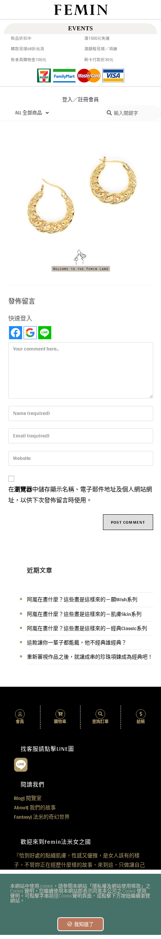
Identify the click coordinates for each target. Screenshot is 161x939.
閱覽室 (28, 798)
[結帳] (141, 714)
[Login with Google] (30, 332)
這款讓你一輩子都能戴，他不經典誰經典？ (77, 642)
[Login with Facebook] (15, 332)
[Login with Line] (44, 332)
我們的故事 (35, 807)
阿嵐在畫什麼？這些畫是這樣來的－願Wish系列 (82, 599)
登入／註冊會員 (80, 99)
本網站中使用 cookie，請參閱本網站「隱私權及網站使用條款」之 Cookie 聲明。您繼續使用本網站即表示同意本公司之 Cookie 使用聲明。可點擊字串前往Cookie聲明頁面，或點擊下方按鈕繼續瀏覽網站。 (80, 893)
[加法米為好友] (21, 764)
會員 (20, 722)
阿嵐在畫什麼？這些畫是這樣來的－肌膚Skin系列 (84, 614)
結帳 (141, 722)
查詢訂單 (100, 722)
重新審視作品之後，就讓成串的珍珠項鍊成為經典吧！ (90, 657)
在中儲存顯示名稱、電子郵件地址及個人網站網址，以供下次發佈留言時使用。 (80, 495)
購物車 (60, 722)
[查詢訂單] (100, 714)
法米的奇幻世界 (42, 817)
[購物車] (60, 714)
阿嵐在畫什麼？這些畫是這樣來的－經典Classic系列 (87, 628)
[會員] (20, 714)
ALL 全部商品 (28, 112)
